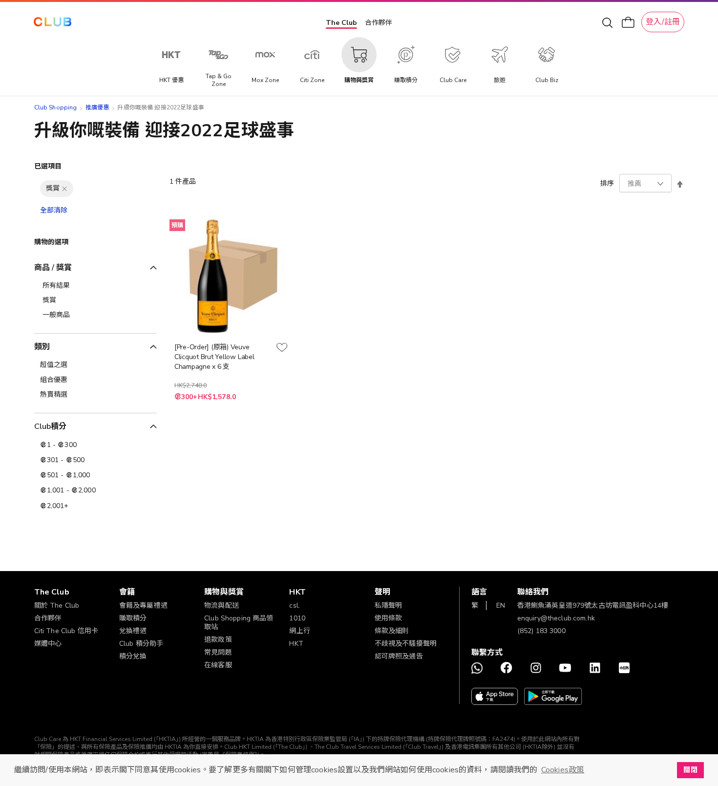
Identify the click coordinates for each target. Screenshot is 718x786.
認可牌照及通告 (399, 656)
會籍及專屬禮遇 (143, 605)
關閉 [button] (690, 770)
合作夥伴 (378, 22)
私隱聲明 (388, 605)
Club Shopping (55, 107)
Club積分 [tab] (50, 426)
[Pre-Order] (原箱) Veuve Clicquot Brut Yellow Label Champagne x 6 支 (214, 356)
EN (500, 605)
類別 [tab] (42, 346)
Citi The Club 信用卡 (66, 631)
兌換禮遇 (133, 631)
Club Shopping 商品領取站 (239, 623)
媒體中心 (48, 643)
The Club (341, 22)
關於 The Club (57, 605)
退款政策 (218, 639)
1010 (297, 618)
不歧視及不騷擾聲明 (406, 643)
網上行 (299, 631)
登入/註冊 (663, 22)
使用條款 (388, 618)
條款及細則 (392, 631)
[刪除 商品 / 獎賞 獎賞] (64, 188)
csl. (294, 605)
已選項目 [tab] (48, 166)
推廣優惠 (97, 107)
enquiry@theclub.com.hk (556, 618)
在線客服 (218, 665)
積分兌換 (133, 656)
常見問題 (218, 652)
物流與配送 (221, 605)
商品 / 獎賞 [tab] (53, 267)
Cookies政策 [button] (562, 770)
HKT (296, 643)
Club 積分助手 (141, 643)
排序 (607, 183)
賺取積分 (133, 618)
